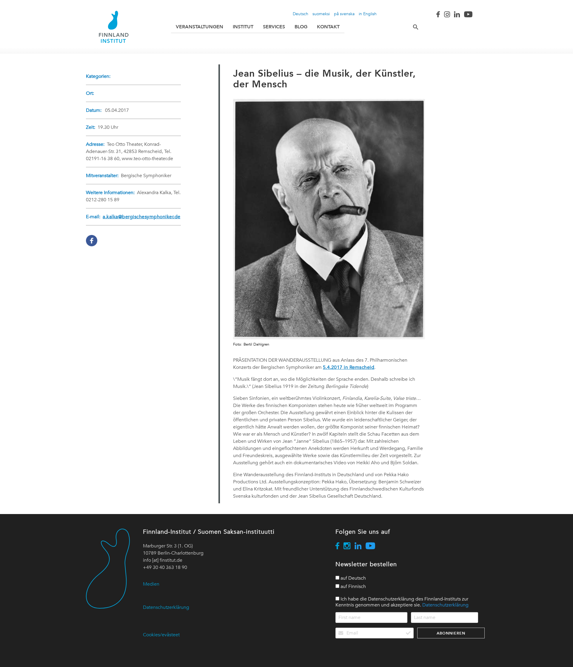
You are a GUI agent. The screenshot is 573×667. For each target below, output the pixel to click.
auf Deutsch (352, 578)
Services (274, 27)
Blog (301, 27)
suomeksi (321, 13)
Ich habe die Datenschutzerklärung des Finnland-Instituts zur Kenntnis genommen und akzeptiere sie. (402, 602)
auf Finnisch (352, 586)
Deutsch (300, 13)
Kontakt (328, 27)
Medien (151, 584)
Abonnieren (451, 633)
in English (368, 13)
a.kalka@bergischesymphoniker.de (142, 217)
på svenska (344, 13)
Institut (243, 27)
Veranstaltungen (199, 27)
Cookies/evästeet (161, 635)
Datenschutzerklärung (166, 607)
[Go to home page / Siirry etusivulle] (113, 27)
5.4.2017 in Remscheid (349, 367)
